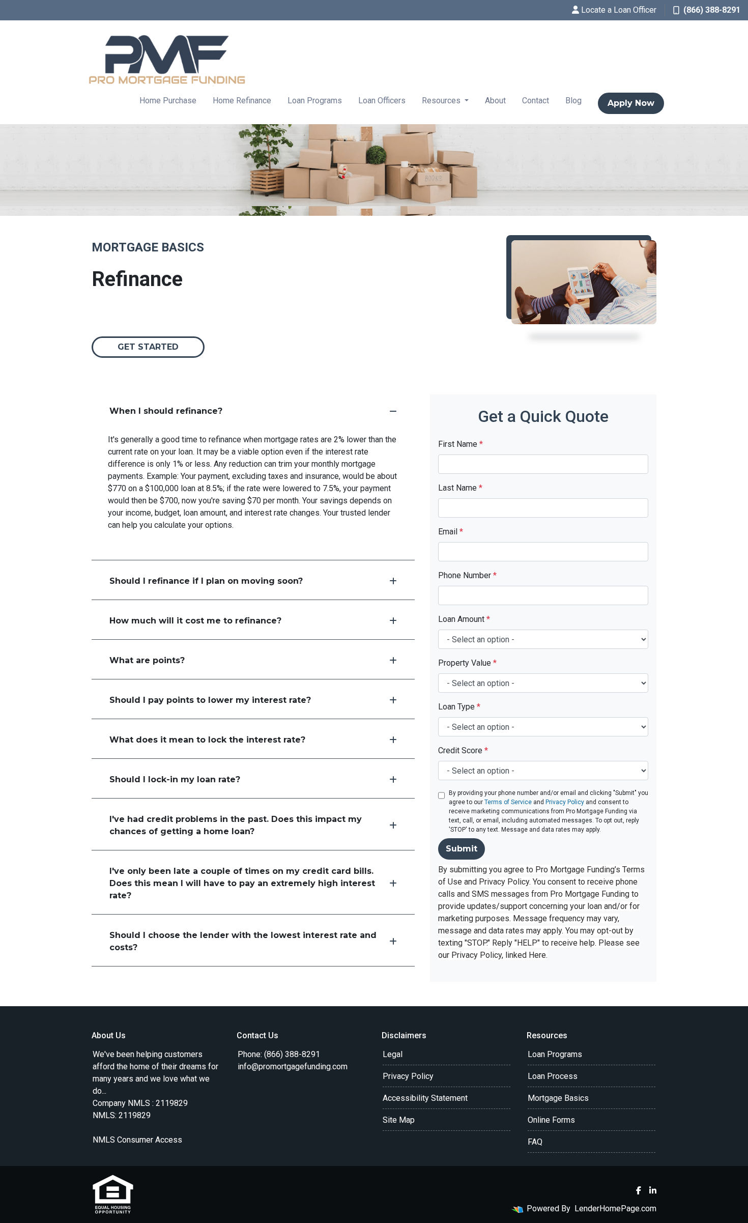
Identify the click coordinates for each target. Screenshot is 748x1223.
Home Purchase (167, 100)
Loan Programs (314, 100)
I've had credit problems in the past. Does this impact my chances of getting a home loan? (235, 825)
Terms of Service (508, 802)
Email (450, 531)
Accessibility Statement (425, 1098)
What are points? (147, 660)
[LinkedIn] (652, 1190)
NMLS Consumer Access (137, 1140)
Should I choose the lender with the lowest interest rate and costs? (243, 941)
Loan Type (459, 707)
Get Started (148, 347)
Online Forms (551, 1120)
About (495, 100)
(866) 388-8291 (711, 10)
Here (537, 955)
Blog (573, 100)
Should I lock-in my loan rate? (174, 779)
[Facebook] (638, 1190)
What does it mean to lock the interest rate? (207, 740)
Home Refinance (242, 100)
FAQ (535, 1142)
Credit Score (463, 750)
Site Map (399, 1120)
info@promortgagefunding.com (293, 1066)
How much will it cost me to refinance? (195, 620)
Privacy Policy (564, 802)
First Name (460, 444)
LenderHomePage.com (615, 1208)
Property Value (467, 663)
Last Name (460, 488)
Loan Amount (464, 619)
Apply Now (631, 103)
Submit (461, 849)
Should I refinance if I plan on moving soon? (206, 581)
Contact (535, 100)
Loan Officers (382, 100)
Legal (392, 1054)
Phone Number (467, 575)
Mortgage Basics (558, 1098)
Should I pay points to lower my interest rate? (210, 700)
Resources (442, 100)
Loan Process (553, 1076)
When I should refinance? (165, 411)
